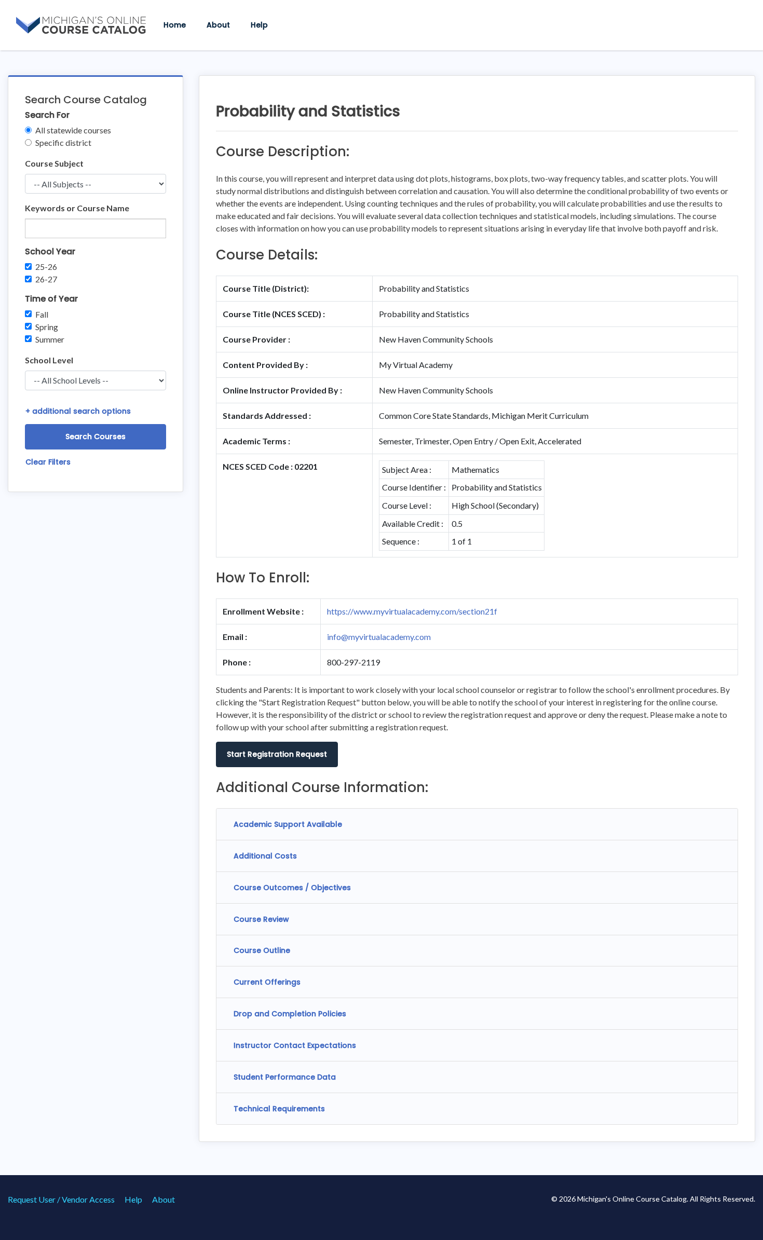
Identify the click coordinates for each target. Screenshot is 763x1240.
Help (259, 25)
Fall (41, 314)
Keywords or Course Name (77, 208)
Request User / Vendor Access (61, 1199)
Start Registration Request (277, 754)
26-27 (46, 279)
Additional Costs (265, 856)
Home (175, 25)
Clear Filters (48, 462)
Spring (46, 327)
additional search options (78, 411)
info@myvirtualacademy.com (379, 637)
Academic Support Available (288, 824)
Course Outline (262, 950)
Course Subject (54, 163)
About (218, 25)
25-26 (46, 266)
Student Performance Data (285, 1077)
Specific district (63, 142)
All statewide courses (73, 130)
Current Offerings (267, 982)
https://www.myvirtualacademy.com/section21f (412, 611)
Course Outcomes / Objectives (292, 887)
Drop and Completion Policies (290, 1014)
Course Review (261, 919)
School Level (49, 360)
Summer (49, 339)
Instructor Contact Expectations (295, 1045)
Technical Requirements (279, 1108)
